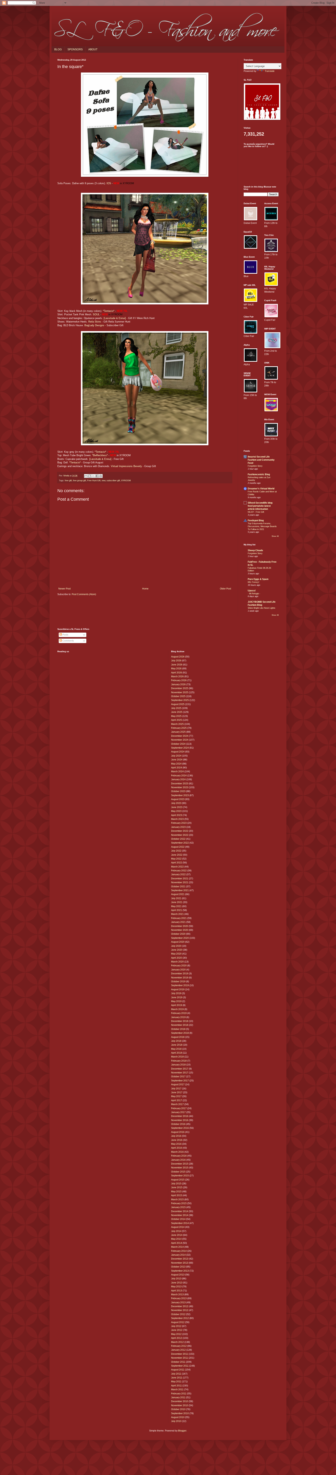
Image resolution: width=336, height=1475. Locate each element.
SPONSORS (75, 49)
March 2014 (177, 1247)
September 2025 (180, 700)
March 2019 (177, 1009)
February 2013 (179, 1298)
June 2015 (176, 1187)
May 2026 (176, 668)
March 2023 (177, 819)
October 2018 (178, 1029)
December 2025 (179, 688)
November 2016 (179, 1120)
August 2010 (178, 1417)
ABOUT (93, 49)
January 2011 (178, 1397)
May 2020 (176, 953)
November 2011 (179, 1357)
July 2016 (176, 1136)
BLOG (58, 49)
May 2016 (176, 1144)
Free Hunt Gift (94, 480)
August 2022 (178, 847)
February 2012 (179, 1346)
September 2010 (180, 1413)
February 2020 (179, 965)
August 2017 (178, 1084)
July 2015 (176, 1183)
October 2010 (178, 1409)
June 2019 (176, 997)
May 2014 (176, 1239)
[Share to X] (93, 476)
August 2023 (178, 799)
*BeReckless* (100, 455)
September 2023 (180, 795)
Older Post (225, 588)
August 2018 (178, 1037)
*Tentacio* (108, 310)
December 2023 (179, 783)
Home (145, 588)
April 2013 (176, 1290)
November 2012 (179, 1310)
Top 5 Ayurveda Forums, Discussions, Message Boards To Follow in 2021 (262, 526)
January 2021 (178, 922)
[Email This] (86, 476)
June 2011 (176, 1377)
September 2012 (180, 1318)
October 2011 (178, 1362)
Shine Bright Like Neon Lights (261, 608)
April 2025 (176, 720)
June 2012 (176, 1330)
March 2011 (177, 1389)
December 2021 (179, 878)
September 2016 (180, 1128)
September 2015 (180, 1175)
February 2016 (179, 1155)
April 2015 (176, 1195)
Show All (275, 536)
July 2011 (176, 1373)
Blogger (182, 1430)
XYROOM (126, 480)
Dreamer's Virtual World (261, 488)
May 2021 (176, 906)
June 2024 (176, 759)
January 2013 (178, 1302)
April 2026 (176, 672)
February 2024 (179, 775)
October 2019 (178, 981)
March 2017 (177, 1104)
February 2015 (179, 1203)
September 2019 (180, 985)
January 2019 (178, 1017)
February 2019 (179, 1013)
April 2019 (176, 1005)
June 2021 (176, 902)
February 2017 (179, 1108)
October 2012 (178, 1314)
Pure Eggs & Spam (258, 579)
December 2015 (179, 1163)
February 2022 (179, 870)
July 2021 (176, 898)
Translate (270, 71)
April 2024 (176, 767)
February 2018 (179, 1060)
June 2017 (176, 1092)
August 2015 (178, 1179)
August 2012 (178, 1322)
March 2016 (177, 1152)
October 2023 (178, 791)
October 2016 (178, 1124)
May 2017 (176, 1096)
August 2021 (178, 894)
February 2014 (179, 1251)
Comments (68, 640)
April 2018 (176, 1052)
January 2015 (178, 1207)
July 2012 (176, 1326)
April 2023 (176, 815)
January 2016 (178, 1160)
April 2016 (176, 1147)
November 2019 (179, 977)
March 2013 (177, 1294)
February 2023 (179, 823)
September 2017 (180, 1080)
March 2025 (177, 724)
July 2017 (176, 1088)
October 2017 (178, 1076)
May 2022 (176, 858)
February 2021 (179, 918)
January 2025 (178, 732)
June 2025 (176, 712)
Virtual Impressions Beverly (126, 466)
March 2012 (177, 1342)
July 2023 (176, 803)
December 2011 (179, 1354)
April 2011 (176, 1385)
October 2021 (178, 886)
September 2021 (180, 890)
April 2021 (176, 910)
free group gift (79, 480)
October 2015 (178, 1171)
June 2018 (176, 1044)
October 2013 (178, 1266)
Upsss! (252, 590)
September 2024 (180, 747)
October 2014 (178, 1219)
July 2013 (176, 1278)
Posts (65, 634)
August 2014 (178, 1227)
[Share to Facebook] (97, 476)
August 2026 (178, 656)
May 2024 (176, 763)
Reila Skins (94, 321)
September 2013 (180, 1270)
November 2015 (179, 1167)
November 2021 (179, 882)
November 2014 (179, 1215)
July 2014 (176, 1231)
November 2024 (179, 739)
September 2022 (180, 842)
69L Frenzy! (253, 582)
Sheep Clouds (255, 550)
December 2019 (179, 973)
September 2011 (180, 1365)
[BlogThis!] (90, 476)
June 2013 (176, 1282)
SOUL (96, 314)
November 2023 (179, 787)
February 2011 (178, 1393)
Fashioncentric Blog (259, 474)
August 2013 (178, 1274)
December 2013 (179, 1258)
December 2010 (179, 1401)
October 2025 (178, 696)
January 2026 (178, 684)
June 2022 (176, 854)
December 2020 (179, 926)
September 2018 (180, 1033)
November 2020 (179, 930)
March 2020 (177, 961)
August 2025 (178, 704)
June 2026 (176, 664)
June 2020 (176, 949)
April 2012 (176, 1338)
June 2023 (176, 807)
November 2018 (179, 1025)
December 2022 (179, 831)
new (103, 480)
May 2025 (176, 716)
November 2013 (179, 1262)
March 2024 (177, 771)
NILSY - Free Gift (256, 512)
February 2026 (179, 680)
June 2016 (176, 1140)
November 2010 (179, 1405)
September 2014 (180, 1223)
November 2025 (179, 692)
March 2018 (177, 1056)
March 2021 (177, 914)
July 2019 (176, 993)
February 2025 (179, 728)
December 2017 (179, 1068)
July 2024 (176, 755)
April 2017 (176, 1100)
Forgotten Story (255, 466)
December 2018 (179, 1021)
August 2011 (177, 1369)
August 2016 (178, 1132)
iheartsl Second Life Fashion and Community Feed (261, 459)
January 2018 (178, 1064)
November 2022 (179, 835)
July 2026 (176, 660)
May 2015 (176, 1191)
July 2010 (176, 1421)
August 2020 (178, 942)
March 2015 (177, 1199)
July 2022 (176, 850)
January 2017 (178, 1112)
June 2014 (176, 1235)
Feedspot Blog (256, 520)
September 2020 (180, 938)
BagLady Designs (94, 325)
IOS (109, 183)
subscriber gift (113, 480)
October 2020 (178, 934)
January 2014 (178, 1255)
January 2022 (178, 874)
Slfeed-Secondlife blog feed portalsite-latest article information (260, 505)
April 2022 (176, 862)
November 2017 (179, 1072)
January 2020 (178, 969)
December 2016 (179, 1116)
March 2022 (177, 866)
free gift (68, 480)
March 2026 (177, 676)
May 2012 (176, 1334)
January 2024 (178, 779)
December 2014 (179, 1211)
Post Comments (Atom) (84, 594)
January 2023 (178, 827)
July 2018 (176, 1041)
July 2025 (176, 708)
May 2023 (176, 811)
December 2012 (179, 1306)
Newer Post (64, 588)
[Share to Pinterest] (101, 476)
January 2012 (178, 1350)
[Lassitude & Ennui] (115, 318)
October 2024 (178, 744)
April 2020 (176, 957)
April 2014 (176, 1243)
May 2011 (176, 1381)
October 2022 (178, 839)
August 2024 (178, 751)
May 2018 (176, 1049)
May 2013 (176, 1286)
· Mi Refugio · (254, 593)
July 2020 (176, 946)
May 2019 (176, 1001)
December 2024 (179, 736)
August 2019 (178, 989)
